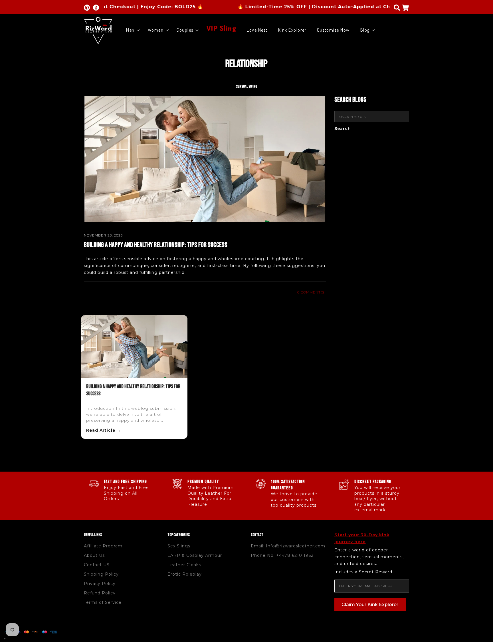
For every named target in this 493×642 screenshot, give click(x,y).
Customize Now (333, 30)
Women (156, 30)
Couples (185, 30)
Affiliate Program (103, 546)
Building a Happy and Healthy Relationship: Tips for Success (155, 245)
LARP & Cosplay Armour (194, 555)
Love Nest (257, 30)
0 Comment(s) (311, 292)
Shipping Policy (101, 574)
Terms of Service (103, 602)
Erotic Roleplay (184, 574)
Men (130, 30)
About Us (94, 555)
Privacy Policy (100, 583)
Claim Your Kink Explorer (370, 604)
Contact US (97, 564)
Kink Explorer (292, 30)
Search (342, 129)
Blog (365, 30)
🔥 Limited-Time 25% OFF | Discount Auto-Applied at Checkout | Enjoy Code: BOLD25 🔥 (334, 6)
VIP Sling (222, 28)
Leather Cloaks (184, 564)
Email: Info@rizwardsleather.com (288, 546)
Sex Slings (178, 546)
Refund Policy (100, 593)
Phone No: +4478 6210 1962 (282, 555)
